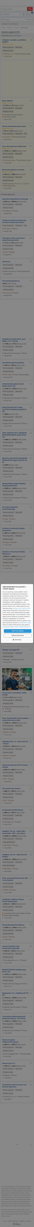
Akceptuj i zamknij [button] (18, 631)
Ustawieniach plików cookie (10, 627)
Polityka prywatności (24, 627)
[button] (17, 640)
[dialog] (17, 613)
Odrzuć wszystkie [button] (18, 635)
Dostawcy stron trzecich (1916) (21, 608)
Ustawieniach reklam (25, 623)
